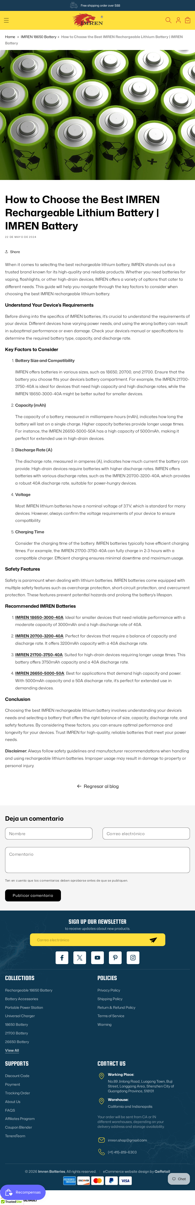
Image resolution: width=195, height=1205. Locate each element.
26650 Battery (17, 1041)
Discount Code (17, 1075)
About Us (12, 1101)
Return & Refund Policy (116, 1007)
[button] (6, 20)
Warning (104, 1024)
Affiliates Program (20, 1118)
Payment (12, 1084)
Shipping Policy (110, 998)
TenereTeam (15, 1135)
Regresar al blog (101, 786)
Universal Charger (20, 1015)
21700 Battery (16, 1033)
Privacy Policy (109, 990)
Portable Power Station (24, 1007)
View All (12, 1050)
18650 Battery (16, 1024)
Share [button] (15, 251)
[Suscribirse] (153, 939)
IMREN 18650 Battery (38, 36)
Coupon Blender (18, 1127)
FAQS (10, 1110)
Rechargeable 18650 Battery (28, 990)
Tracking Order (17, 1093)
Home (10, 36)
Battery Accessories (21, 998)
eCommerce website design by (128, 1171)
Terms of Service (111, 1015)
